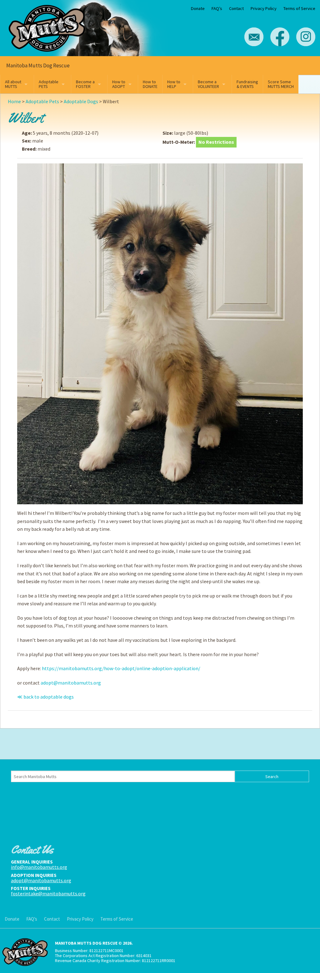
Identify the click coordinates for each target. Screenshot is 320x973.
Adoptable (48, 84)
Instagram (305, 36)
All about (13, 84)
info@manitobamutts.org (39, 867)
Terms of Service (299, 8)
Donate (198, 8)
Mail (253, 36)
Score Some (281, 84)
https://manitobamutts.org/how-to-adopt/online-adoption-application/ (121, 668)
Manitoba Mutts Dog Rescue (38, 65)
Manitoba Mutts (47, 26)
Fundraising (247, 84)
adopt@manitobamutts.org (71, 683)
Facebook (279, 36)
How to (118, 84)
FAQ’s (217, 8)
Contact (236, 8)
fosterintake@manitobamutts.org (48, 893)
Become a (85, 84)
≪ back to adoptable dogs (45, 697)
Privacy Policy (264, 8)
